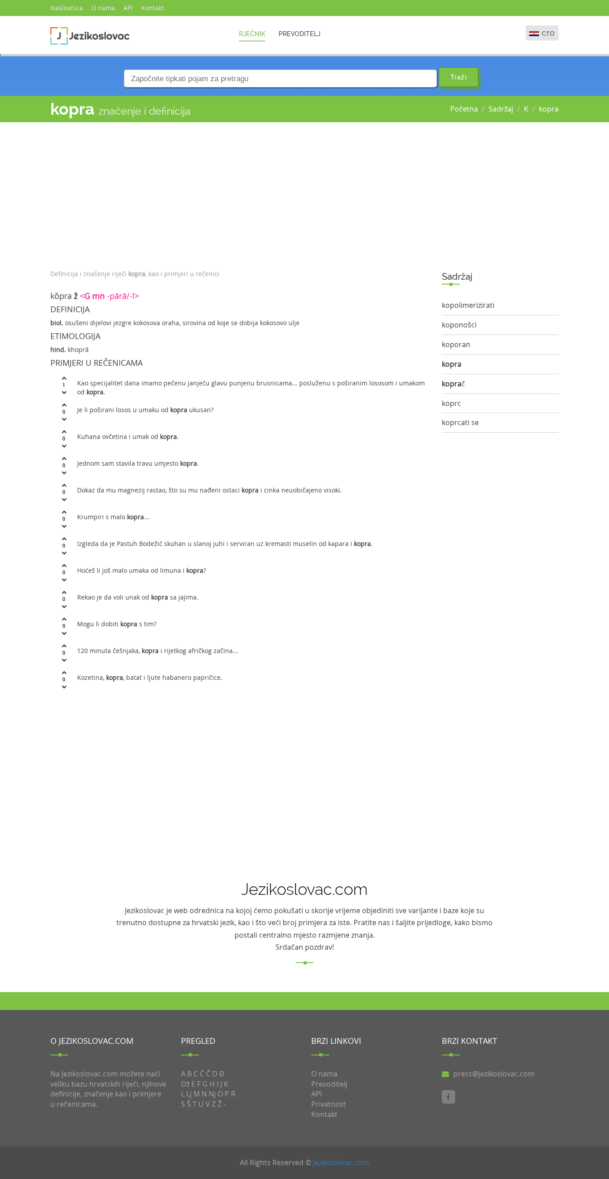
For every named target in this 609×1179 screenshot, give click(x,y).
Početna (464, 109)
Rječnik (252, 33)
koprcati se (460, 422)
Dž (185, 1084)
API (128, 8)
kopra (549, 109)
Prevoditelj (300, 33)
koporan (456, 344)
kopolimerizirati (468, 305)
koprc (451, 403)
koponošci (459, 325)
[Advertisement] (239, 193)
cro (548, 32)
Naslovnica (66, 8)
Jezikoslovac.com (341, 1162)
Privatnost (328, 1104)
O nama (103, 8)
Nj (212, 1094)
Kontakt (152, 8)
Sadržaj (501, 109)
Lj (189, 1094)
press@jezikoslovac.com (494, 1074)
